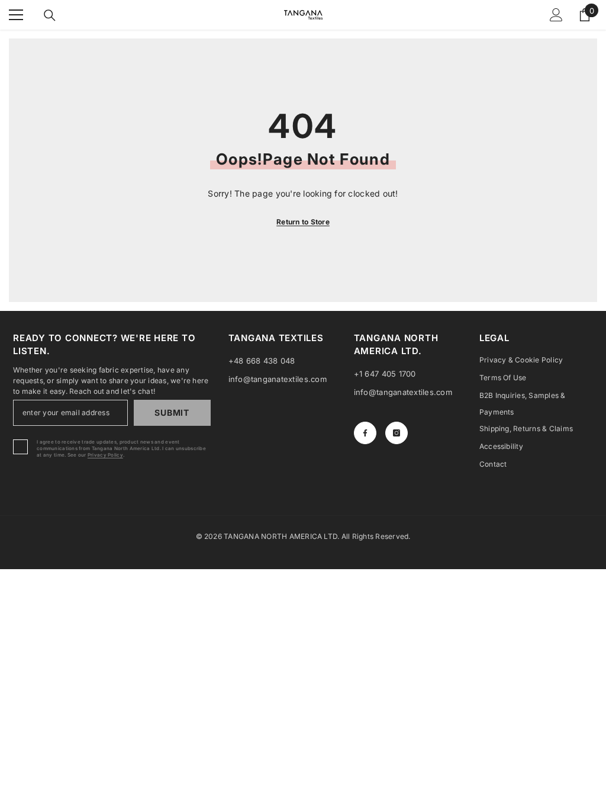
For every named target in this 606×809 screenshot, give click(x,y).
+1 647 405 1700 (385, 373)
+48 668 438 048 (261, 360)
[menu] (16, 15)
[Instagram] (396, 433)
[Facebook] (365, 433)
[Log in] (556, 14)
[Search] (50, 15)
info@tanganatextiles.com (277, 379)
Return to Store (303, 221)
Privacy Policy (105, 455)
